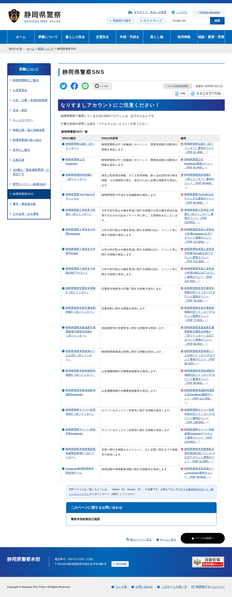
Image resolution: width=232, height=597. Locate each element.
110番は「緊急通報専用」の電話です (31, 172)
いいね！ (104, 86)
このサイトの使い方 (174, 586)
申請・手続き (129, 37)
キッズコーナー (23, 120)
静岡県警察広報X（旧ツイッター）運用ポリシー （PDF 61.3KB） (199, 148)
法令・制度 (20, 110)
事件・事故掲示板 (24, 203)
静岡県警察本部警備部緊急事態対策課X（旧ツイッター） (81, 453)
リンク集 (121, 586)
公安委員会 (20, 90)
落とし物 (156, 37)
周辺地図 (121, 564)
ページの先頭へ (204, 538)
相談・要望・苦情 (211, 37)
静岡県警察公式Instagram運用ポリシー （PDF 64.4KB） (198, 163)
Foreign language (210, 12)
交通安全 (102, 37)
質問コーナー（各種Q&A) (29, 184)
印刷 (182, 93)
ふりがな (181, 12)
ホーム (21, 37)
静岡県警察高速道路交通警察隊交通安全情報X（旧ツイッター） (81, 331)
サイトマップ (152, 20)
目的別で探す (122, 20)
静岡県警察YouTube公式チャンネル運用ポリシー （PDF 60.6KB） (199, 198)
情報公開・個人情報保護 (29, 130)
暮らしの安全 (75, 37)
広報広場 (18, 159)
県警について (48, 37)
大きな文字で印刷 (208, 93)
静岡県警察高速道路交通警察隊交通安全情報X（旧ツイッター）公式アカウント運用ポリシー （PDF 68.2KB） (199, 335)
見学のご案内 (21, 150)
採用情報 (183, 37)
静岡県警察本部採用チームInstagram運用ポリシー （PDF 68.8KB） (199, 472)
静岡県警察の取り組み (27, 140)
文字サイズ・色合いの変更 (150, 12)
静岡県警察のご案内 (26, 80)
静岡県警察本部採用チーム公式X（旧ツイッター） (81, 355)
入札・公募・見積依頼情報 (30, 100)
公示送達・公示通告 (26, 213)
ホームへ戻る (168, 539)
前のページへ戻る (141, 539)
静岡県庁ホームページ (210, 586)
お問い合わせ (144, 586)
